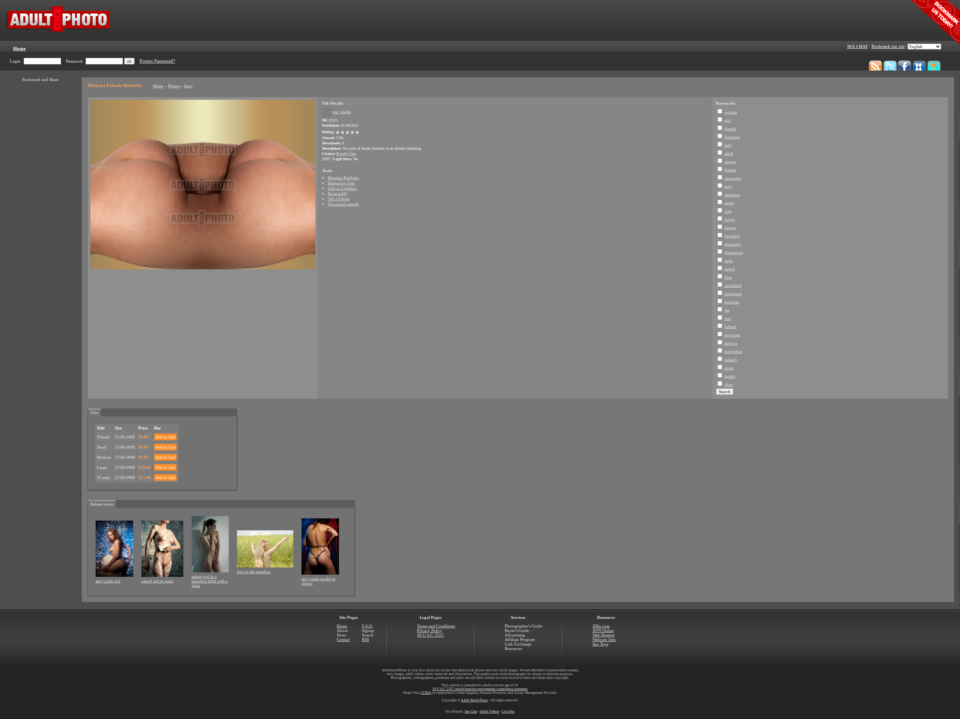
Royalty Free (346, 154)
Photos (174, 86)
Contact (343, 639)
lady (728, 145)
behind (730, 326)
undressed (733, 293)
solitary (730, 359)
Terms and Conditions (436, 626)
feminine (732, 137)
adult (728, 153)
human (730, 170)
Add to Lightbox (342, 188)
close (728, 384)
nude (728, 260)
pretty (729, 203)
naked (729, 269)
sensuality (732, 244)
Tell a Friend (339, 199)
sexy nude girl (108, 581)
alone (729, 368)
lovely (729, 219)
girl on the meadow (254, 571)
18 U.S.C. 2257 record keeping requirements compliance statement (480, 689)
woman (730, 112)
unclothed (733, 285)
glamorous (733, 252)
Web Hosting (603, 635)
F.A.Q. (367, 626)
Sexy (188, 86)
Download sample (343, 204)
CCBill (426, 693)
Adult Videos (489, 711)
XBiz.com (601, 626)
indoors (731, 343)
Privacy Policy (429, 630)
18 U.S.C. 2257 (430, 635)
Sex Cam (471, 711)
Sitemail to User (341, 183)
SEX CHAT (857, 46)
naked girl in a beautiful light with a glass (210, 581)
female (730, 128)
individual (733, 351)
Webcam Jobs (604, 639)
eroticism (732, 335)
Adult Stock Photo (474, 700)
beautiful (732, 236)
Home (158, 86)
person (730, 161)
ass (726, 310)
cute (728, 211)
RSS (365, 639)
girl (727, 120)
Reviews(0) (337, 193)
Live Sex (508, 711)
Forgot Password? (157, 61)
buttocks (731, 302)
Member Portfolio (343, 178)
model (729, 376)
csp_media (342, 112)
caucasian (732, 178)
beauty (730, 227)
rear (727, 318)
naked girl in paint (157, 581)
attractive (732, 194)
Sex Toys (600, 644)
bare (728, 277)
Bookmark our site (888, 46)
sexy (728, 186)
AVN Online (603, 630)
